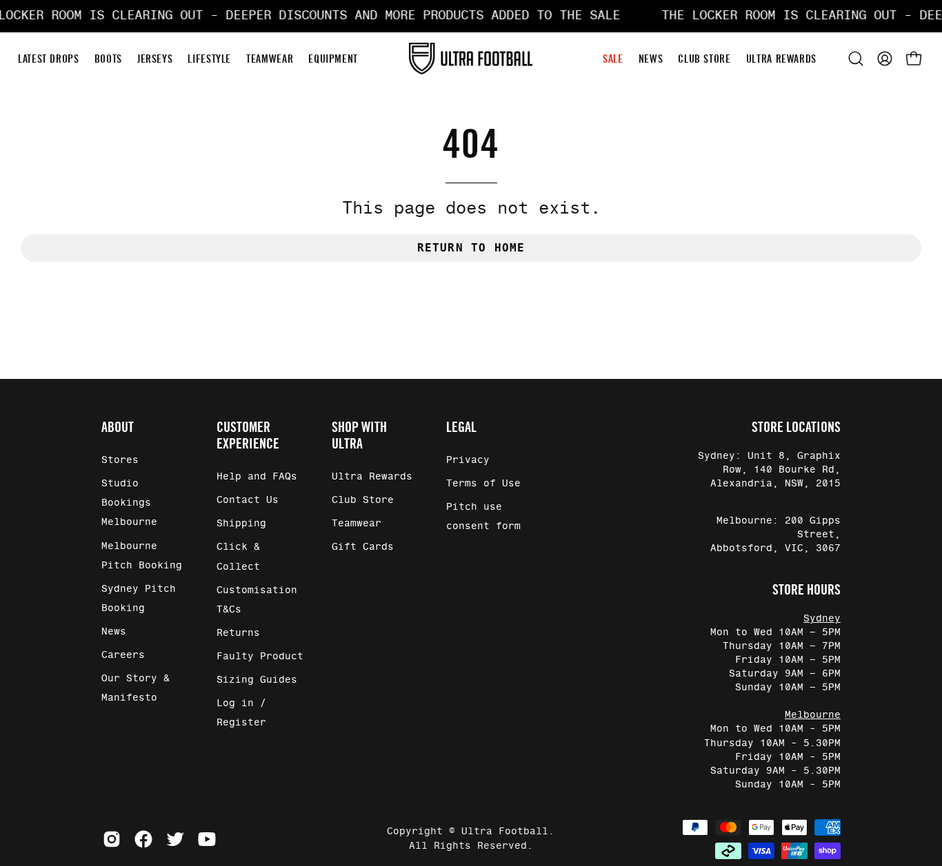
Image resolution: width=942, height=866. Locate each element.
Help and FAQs (257, 477)
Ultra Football (504, 831)
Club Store (363, 500)
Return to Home (471, 247)
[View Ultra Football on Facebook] (143, 839)
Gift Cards (363, 548)
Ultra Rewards (372, 477)
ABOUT (117, 427)
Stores (120, 460)
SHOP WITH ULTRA (359, 435)
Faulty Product (260, 656)
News (113, 632)
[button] (855, 58)
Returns (238, 633)
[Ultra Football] (471, 59)
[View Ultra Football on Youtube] (207, 839)
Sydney (822, 618)
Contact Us (248, 500)
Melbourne (813, 715)
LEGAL (461, 427)
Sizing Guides (257, 680)
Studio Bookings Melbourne (129, 503)
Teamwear (356, 524)
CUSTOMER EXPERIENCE (248, 435)
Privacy (468, 460)
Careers (123, 655)
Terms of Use (483, 483)
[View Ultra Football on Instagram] (111, 839)
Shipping (241, 524)
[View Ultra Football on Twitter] (175, 839)
